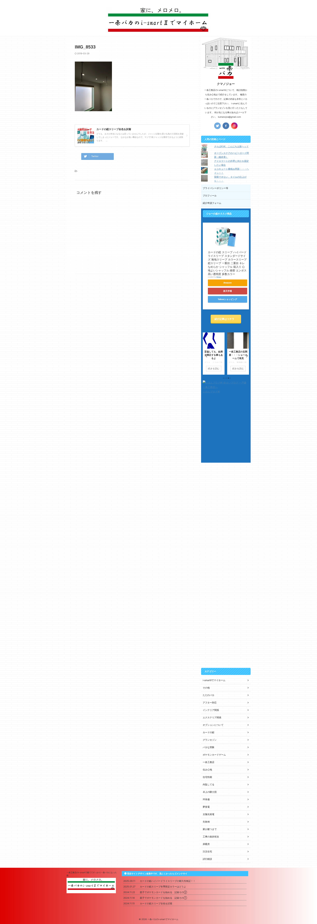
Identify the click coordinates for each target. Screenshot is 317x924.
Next (246, 356)
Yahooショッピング (227, 299)
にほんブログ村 (211, 391)
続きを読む (213, 368)
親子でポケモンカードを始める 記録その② (163, 892)
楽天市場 (227, 291)
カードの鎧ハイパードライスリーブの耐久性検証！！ (167, 880)
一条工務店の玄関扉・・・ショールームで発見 (238, 355)
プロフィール (210, 195)
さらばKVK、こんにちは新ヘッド (231, 146)
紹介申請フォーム (212, 203)
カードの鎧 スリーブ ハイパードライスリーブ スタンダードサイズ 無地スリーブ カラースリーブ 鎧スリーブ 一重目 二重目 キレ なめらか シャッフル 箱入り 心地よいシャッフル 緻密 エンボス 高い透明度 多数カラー (227, 263)
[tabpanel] (214, 353)
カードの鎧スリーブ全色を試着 (156, 903)
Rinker (218, 277)
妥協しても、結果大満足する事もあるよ (213, 355)
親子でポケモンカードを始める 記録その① (163, 897)
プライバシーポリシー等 (215, 188)
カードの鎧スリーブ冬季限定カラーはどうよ (163, 886)
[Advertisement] (226, 515)
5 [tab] (230, 378)
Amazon (227, 282)
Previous (206, 356)
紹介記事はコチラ (224, 319)
